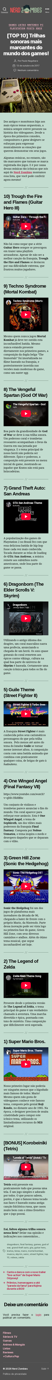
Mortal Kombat (35, 1251)
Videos (13, 1257)
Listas (22, 25)
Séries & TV (10, 1336)
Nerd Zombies (20, 1368)
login (38, 1314)
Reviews (8, 1352)
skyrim (18, 1254)
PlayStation (17, 28)
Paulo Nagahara (30, 60)
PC (41, 25)
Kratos (10, 1251)
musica (10, 1254)
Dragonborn (13, 1244)
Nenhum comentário (28, 70)
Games (13, 25)
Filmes (7, 1332)
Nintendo (33, 25)
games (37, 1244)
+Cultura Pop (11, 1356)
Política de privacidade (15, 1373)
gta (31, 1247)
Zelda (21, 1257)
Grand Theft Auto (20, 1247)
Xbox (39, 28)
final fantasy (26, 1244)
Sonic (26, 1254)
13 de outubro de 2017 (28, 65)
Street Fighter (36, 1254)
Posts (31, 28)
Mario (24, 1251)
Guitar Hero (39, 1247)
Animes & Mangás (14, 1344)
